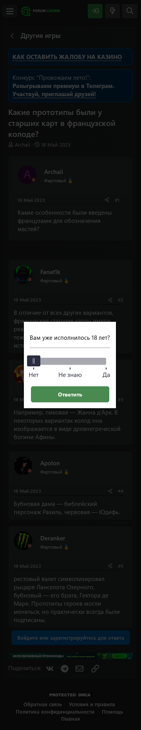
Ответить (70, 394)
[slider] (33, 360)
